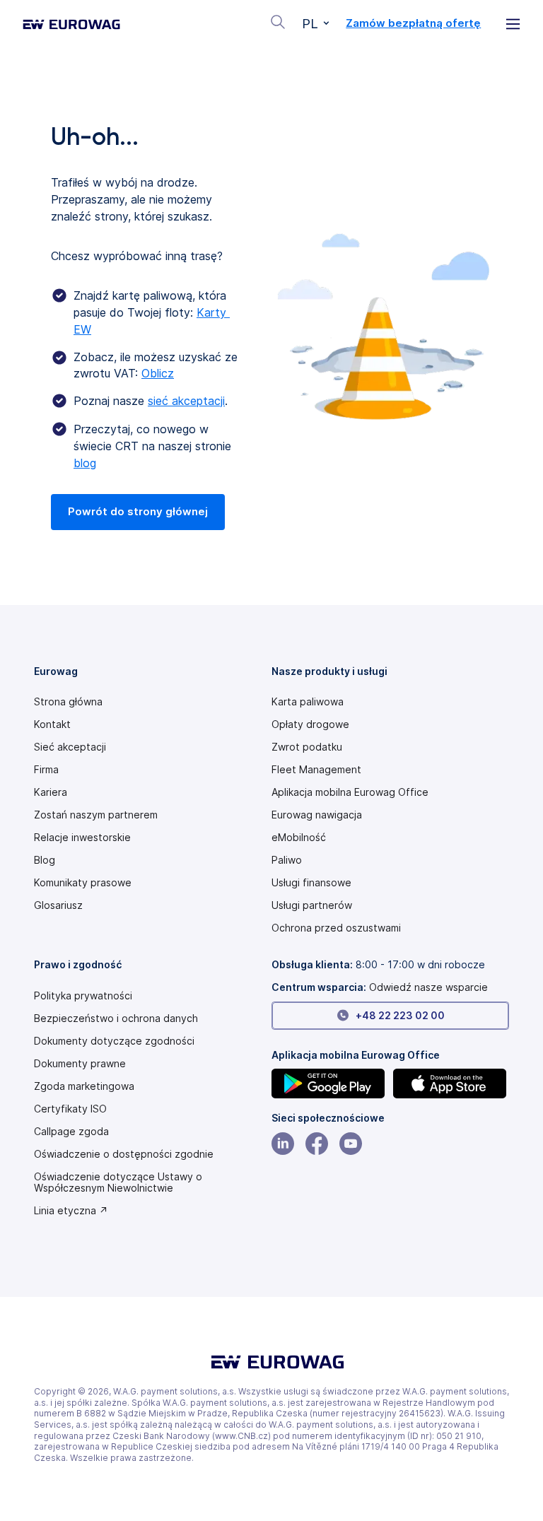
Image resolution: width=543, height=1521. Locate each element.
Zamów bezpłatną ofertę (413, 23)
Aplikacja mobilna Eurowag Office (350, 792)
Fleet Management (316, 769)
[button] (315, 24)
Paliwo (287, 860)
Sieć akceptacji (70, 747)
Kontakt (52, 724)
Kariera (50, 792)
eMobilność (299, 837)
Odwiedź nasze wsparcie (428, 987)
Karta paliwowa (308, 701)
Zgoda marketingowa (84, 1086)
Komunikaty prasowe (83, 882)
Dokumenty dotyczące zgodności (114, 1041)
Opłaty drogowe (310, 724)
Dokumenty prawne (80, 1063)
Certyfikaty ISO (70, 1109)
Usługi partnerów (312, 905)
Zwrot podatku (307, 747)
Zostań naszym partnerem (96, 815)
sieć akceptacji (186, 401)
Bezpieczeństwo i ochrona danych (116, 1018)
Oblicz (157, 373)
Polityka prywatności (83, 996)
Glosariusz (58, 905)
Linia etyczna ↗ (71, 1210)
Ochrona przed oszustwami (336, 928)
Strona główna (68, 701)
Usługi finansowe (311, 882)
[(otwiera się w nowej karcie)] (329, 1083)
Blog (44, 860)
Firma (46, 769)
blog (85, 463)
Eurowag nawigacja (317, 815)
